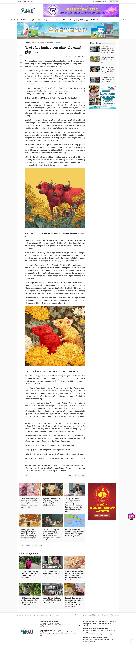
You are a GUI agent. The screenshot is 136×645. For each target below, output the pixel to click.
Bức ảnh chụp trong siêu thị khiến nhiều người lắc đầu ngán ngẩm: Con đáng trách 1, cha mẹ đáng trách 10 (74, 602)
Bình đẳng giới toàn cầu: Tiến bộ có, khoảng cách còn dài (108, 60)
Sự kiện (16, 20)
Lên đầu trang (115, 615)
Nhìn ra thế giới (56, 20)
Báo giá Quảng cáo (94, 615)
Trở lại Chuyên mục (26, 475)
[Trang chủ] (11, 20)
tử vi (40, 545)
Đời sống (57, 42)
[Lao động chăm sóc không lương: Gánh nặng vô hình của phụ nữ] (95, 69)
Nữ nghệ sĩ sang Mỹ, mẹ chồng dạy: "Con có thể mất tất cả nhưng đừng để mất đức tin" (29, 574)
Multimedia (95, 20)
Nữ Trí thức (24, 20)
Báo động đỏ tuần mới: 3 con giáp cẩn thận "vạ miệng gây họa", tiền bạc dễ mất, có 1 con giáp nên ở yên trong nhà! (30, 534)
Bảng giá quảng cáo (100, 1)
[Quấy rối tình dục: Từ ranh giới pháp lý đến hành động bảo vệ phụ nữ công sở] (95, 49)
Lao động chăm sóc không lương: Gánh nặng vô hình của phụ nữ (108, 70)
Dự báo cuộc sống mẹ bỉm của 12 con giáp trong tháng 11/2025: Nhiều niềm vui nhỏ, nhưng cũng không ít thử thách (52, 535)
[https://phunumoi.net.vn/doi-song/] (20, 70)
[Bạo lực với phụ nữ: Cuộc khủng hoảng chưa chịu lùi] (95, 80)
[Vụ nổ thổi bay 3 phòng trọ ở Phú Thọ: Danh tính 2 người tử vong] (52, 589)
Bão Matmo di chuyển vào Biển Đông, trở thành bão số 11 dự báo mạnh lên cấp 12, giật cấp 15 (74, 533)
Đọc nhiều (95, 43)
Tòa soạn (105, 615)
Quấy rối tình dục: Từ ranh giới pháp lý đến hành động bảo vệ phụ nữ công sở (108, 49)
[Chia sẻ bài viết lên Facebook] (20, 59)
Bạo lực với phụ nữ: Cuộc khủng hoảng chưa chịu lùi (107, 79)
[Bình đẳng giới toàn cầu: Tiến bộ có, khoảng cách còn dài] (95, 59)
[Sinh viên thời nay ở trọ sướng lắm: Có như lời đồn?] (52, 562)
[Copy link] (20, 55)
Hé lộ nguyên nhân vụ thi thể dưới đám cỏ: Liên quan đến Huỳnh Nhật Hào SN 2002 (30, 601)
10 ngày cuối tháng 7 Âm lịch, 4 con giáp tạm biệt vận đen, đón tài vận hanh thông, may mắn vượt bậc (74, 575)
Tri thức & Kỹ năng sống (71, 20)
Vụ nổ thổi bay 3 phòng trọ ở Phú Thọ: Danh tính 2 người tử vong (52, 600)
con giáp (28, 545)
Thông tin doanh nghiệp (80, 615)
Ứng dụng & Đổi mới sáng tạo (39, 20)
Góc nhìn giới (49, 42)
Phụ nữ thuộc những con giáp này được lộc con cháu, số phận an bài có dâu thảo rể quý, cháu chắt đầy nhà (30, 503)
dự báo (35, 545)
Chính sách (40, 42)
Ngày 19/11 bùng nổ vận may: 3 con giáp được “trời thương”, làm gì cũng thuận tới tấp (51, 502)
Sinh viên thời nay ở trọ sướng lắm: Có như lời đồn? (51, 573)
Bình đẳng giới (84, 20)
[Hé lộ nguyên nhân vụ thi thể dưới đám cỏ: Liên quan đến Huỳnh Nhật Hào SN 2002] (30, 589)
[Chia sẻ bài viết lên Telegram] (20, 62)
